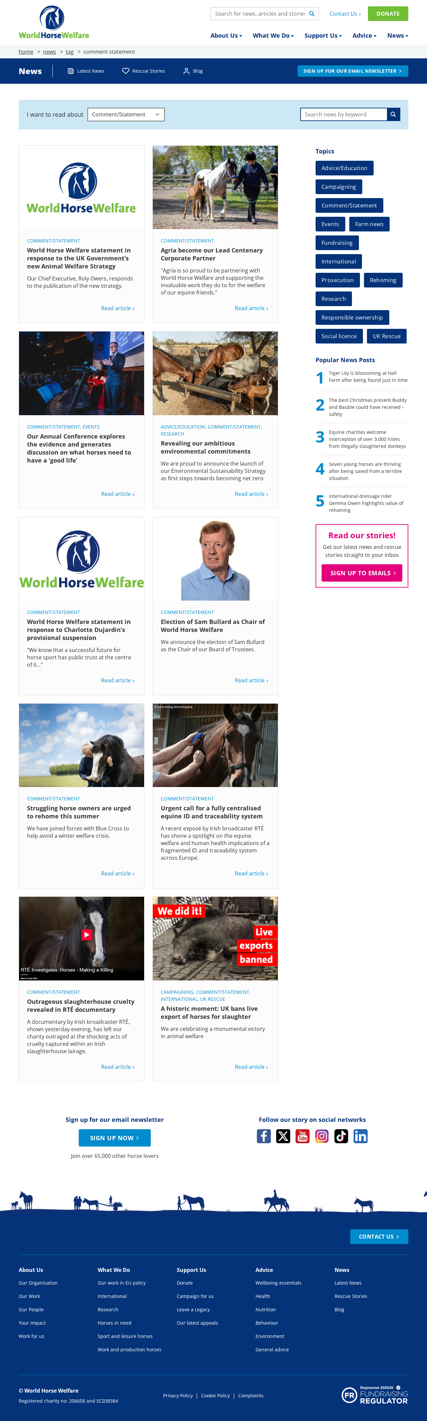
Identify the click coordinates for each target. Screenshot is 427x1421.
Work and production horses (129, 1349)
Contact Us (343, 13)
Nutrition (266, 1309)
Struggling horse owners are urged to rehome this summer (79, 812)
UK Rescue (212, 999)
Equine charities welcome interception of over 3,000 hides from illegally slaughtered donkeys (367, 439)
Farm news (369, 224)
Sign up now (111, 1138)
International (179, 999)
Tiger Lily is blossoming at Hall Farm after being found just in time (368, 376)
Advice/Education (183, 427)
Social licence (339, 336)
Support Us (321, 35)
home (26, 51)
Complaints (251, 1395)
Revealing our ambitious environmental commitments (206, 447)
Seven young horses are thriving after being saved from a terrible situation (365, 471)
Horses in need (114, 1323)
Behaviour (267, 1323)
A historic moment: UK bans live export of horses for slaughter (209, 1012)
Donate (388, 13)
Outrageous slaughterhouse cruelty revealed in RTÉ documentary (80, 1005)
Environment (270, 1336)
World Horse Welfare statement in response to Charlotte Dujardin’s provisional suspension (79, 630)
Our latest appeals (197, 1323)
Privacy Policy (178, 1395)
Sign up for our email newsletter (350, 71)
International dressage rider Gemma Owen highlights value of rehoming (366, 503)
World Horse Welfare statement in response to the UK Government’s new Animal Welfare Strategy (79, 258)
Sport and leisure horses (125, 1336)
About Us (224, 35)
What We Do (271, 35)
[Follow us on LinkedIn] (361, 1136)
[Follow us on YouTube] (303, 1136)
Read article (116, 308)
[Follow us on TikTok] (341, 1136)
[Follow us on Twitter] (283, 1136)
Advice (362, 35)
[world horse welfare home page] (54, 21)
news (49, 51)
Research (172, 434)
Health (263, 1296)
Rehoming (383, 280)
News (395, 35)
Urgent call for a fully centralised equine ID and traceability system (213, 812)
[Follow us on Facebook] (264, 1136)
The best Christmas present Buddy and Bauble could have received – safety (368, 407)
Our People (31, 1309)
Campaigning (177, 992)
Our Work (29, 1296)
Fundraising (337, 242)
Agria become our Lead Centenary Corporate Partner (212, 254)
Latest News (90, 71)
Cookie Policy (215, 1395)
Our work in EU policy (122, 1283)
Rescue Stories (148, 71)
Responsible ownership (352, 317)
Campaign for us (195, 1296)
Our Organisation (38, 1283)
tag (70, 51)
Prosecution (338, 280)
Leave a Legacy (193, 1309)
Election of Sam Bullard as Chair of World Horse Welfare (213, 626)
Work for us (31, 1336)
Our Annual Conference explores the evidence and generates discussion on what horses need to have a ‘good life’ (79, 448)
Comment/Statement (53, 240)
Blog (198, 71)
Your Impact (32, 1323)
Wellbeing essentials (279, 1283)
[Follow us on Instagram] (322, 1136)
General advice (272, 1349)
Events (91, 427)
